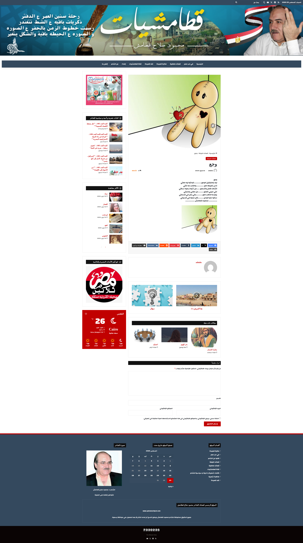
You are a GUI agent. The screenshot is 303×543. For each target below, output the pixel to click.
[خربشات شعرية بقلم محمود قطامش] (151, 30)
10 (158, 465)
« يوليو (170, 486)
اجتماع (156, 344)
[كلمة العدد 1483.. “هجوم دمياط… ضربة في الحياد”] (115, 148)
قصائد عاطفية (175, 64)
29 (170, 480)
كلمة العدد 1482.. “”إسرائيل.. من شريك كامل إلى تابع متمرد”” (97, 158)
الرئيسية (199, 64)
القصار (105, 204)
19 (145, 470)
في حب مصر (188, 64)
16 (164, 470)
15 (170, 470)
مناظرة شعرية (214, 476)
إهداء (124, 64)
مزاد (106, 194)
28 (133, 475)
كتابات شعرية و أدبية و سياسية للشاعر (204, 473)
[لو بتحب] (115, 218)
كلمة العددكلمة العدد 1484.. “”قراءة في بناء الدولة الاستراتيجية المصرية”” (98, 136)
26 (145, 475)
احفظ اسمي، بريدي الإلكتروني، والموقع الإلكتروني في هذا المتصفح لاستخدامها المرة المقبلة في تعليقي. (181, 418)
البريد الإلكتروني (215, 408)
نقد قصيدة (149, 64)
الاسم (218, 398)
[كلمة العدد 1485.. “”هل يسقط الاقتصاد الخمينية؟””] (115, 127)
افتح (106, 225)
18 (152, 470)
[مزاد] (115, 197)
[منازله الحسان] (204, 337)
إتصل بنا (105, 64)
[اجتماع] (145, 335)
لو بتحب (105, 215)
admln (210, 170)
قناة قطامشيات (135, 64)
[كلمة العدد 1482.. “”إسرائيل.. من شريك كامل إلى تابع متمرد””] (115, 159)
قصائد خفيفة (203, 153)
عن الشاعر (114, 64)
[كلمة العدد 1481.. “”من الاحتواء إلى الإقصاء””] (115, 170)
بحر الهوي (184, 344)
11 (151, 465)
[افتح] (115, 228)
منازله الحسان (212, 350)
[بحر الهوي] (174, 335)
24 (158, 475)
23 (164, 475)
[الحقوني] (115, 239)
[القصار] (115, 207)
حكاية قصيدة (161, 64)
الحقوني (105, 236)
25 (152, 475)
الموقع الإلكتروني (166, 408)
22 (170, 475)
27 (139, 475)
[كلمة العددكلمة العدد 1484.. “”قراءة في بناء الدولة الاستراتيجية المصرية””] (115, 137)
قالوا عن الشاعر (213, 458)
